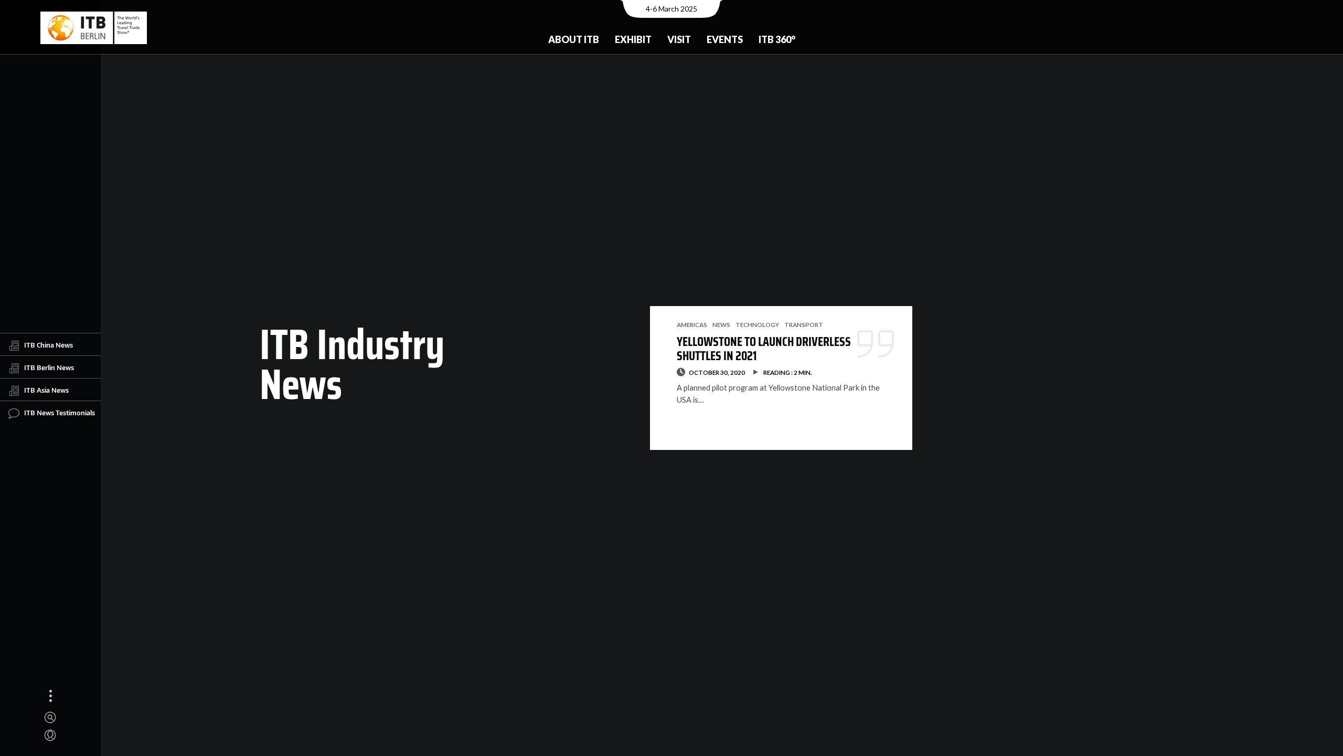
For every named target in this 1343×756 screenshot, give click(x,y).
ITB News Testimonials (59, 412)
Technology (757, 324)
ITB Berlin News (49, 367)
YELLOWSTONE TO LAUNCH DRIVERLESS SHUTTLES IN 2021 (764, 348)
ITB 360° (777, 39)
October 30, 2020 (717, 372)
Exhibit (633, 39)
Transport (803, 324)
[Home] (93, 28)
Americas (692, 324)
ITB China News (48, 345)
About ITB (573, 39)
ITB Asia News (46, 390)
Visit (679, 39)
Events (725, 39)
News (721, 324)
